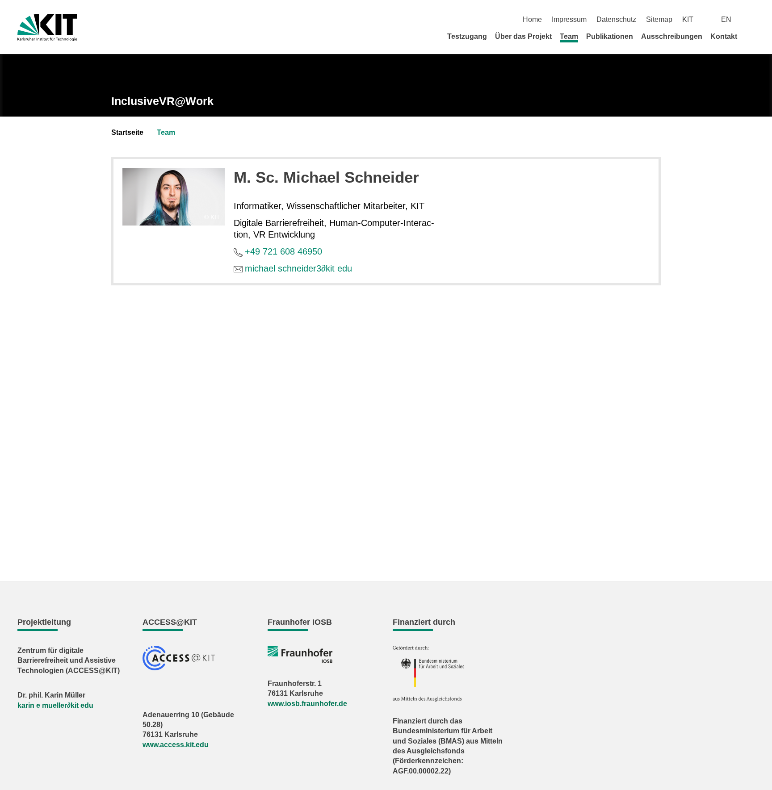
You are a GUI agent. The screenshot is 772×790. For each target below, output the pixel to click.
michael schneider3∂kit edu (298, 268)
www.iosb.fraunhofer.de (307, 703)
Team (569, 36)
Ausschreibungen (671, 36)
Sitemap (659, 19)
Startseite (127, 132)
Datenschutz (616, 19)
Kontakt (723, 36)
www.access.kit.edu (176, 744)
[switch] (751, 19)
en (726, 19)
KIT (687, 19)
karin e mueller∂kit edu (55, 705)
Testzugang (467, 36)
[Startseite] (751, 36)
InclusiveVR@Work (162, 101)
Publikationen (609, 36)
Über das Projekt (523, 36)
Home (532, 19)
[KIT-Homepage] (47, 27)
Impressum (569, 19)
